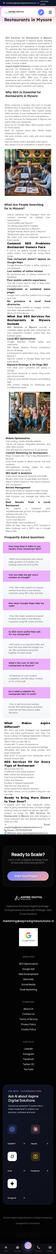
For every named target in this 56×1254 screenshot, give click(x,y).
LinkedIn (28, 1048)
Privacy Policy (28, 1024)
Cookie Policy (28, 1029)
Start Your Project (26, 876)
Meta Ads (28, 979)
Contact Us (28, 1014)
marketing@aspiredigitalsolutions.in (21, 3)
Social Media (28, 984)
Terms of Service (28, 1019)
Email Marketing (28, 989)
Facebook (28, 1059)
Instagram (28, 1054)
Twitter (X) (28, 1064)
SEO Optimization (28, 963)
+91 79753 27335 (44, 3)
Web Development (28, 974)
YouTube (28, 1069)
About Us (28, 1009)
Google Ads (28, 969)
